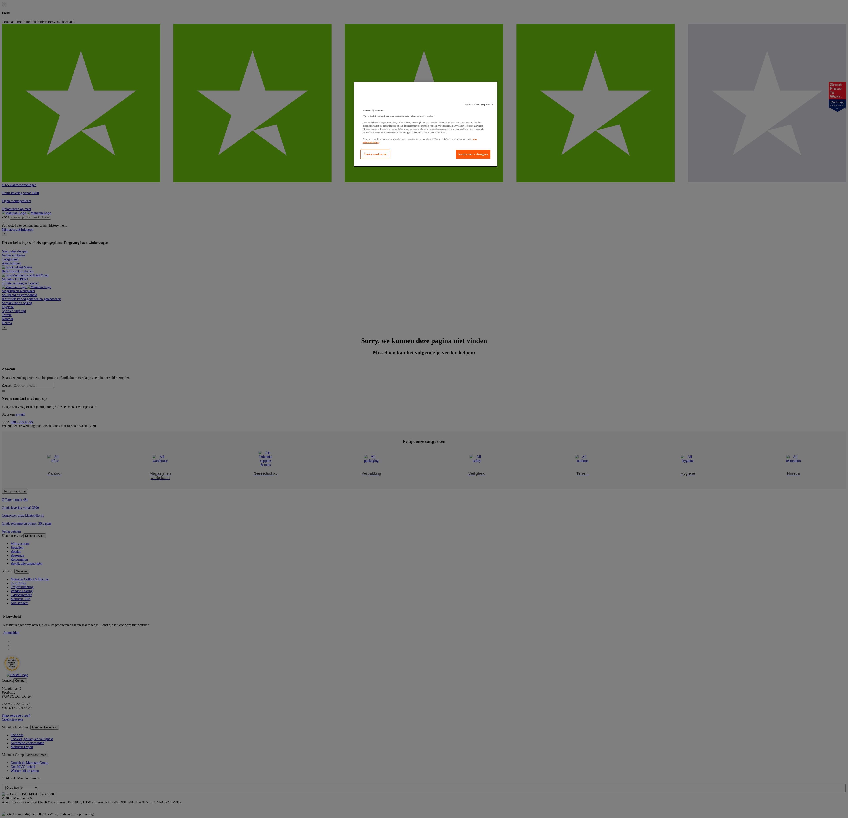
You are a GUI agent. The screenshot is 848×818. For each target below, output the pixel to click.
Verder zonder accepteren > (478, 104)
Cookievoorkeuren (375, 154)
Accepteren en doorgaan (473, 154)
